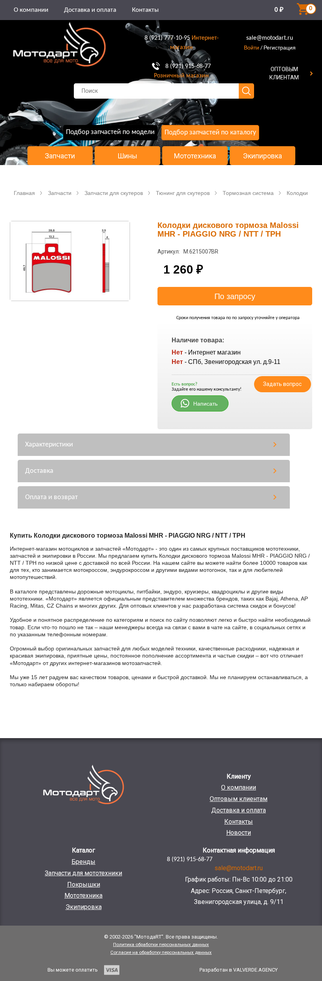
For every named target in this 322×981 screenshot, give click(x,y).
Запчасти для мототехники (83, 873)
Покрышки (83, 884)
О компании (31, 10)
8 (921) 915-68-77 (188, 66)
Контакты (145, 10)
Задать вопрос (282, 384)
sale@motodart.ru (269, 38)
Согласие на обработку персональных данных (161, 952)
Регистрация (279, 47)
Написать (205, 403)
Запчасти (60, 156)
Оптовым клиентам (238, 799)
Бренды (83, 861)
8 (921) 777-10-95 (167, 38)
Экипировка (262, 156)
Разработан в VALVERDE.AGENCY (238, 970)
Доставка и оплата (90, 10)
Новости (238, 832)
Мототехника (195, 156)
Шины (127, 156)
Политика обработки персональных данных (161, 944)
